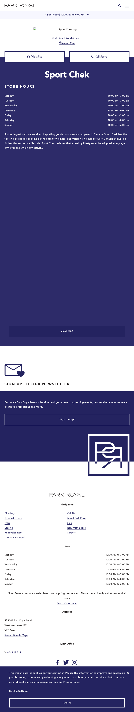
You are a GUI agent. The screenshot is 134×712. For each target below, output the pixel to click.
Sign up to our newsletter (37, 384)
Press (7, 523)
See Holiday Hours (67, 603)
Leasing (9, 528)
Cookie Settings (18, 691)
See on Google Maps (16, 635)
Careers (71, 533)
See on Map (68, 43)
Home (20, 5)
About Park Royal (76, 518)
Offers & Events (13, 518)
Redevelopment (13, 533)
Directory (10, 513)
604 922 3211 (15, 653)
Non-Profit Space (76, 528)
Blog (69, 523)
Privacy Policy (71, 682)
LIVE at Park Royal (14, 538)
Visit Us (71, 513)
